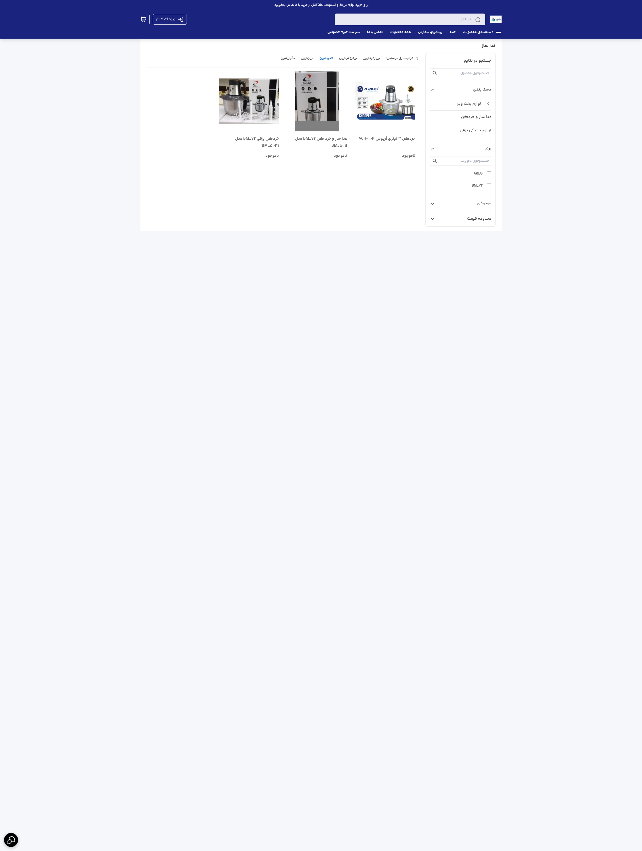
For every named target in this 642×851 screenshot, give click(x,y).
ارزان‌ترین (307, 58)
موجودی (484, 203)
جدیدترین (326, 58)
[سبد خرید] (143, 19)
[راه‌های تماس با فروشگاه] (11, 840)
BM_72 (477, 186)
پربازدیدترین (371, 58)
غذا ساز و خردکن (476, 117)
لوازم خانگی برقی (475, 130)
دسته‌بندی (482, 90)
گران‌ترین (288, 58)
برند (488, 148)
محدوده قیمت (479, 219)
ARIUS (478, 174)
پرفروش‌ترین (348, 58)
